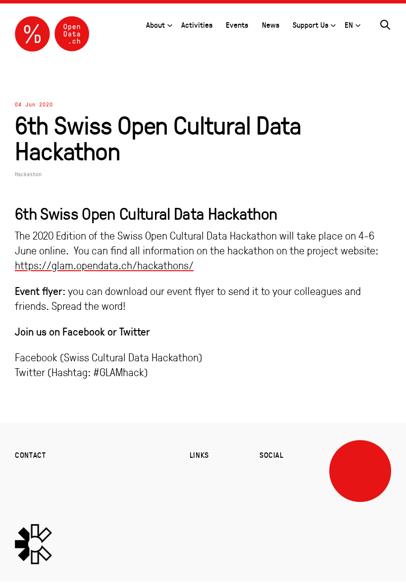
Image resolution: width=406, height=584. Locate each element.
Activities (196, 25)
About (155, 25)
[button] (385, 23)
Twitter (30, 372)
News (270, 25)
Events (237, 25)
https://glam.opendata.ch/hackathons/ (104, 265)
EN (349, 25)
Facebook (36, 357)
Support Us (310, 25)
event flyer (190, 291)
